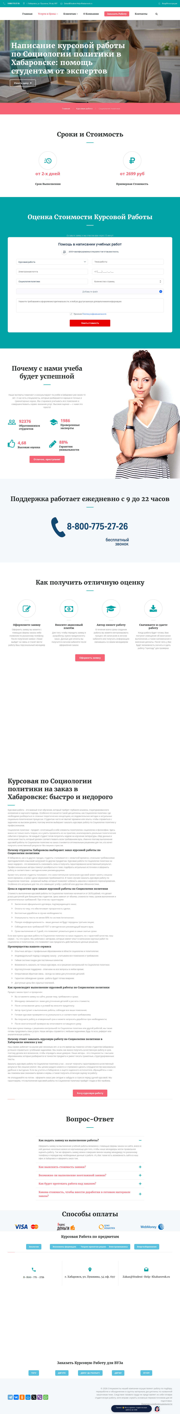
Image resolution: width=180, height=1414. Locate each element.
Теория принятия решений (95, 1246)
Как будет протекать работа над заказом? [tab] (67, 1183)
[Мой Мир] (28, 1397)
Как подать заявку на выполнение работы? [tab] (69, 1140)
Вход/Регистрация (169, 3)
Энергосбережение (147, 1246)
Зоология (34, 1246)
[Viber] (39, 1397)
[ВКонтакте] (16, 1397)
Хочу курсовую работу (90, 1093)
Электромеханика (118, 1246)
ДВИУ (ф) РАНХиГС (90, 1373)
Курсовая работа (84, 108)
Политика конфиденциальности (156, 1404)
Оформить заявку (90, 657)
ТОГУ (33, 1373)
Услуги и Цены (47, 14)
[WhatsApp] (45, 1397)
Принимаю (90, 314)
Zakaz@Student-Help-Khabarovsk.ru (78, 3)
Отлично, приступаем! (47, 459)
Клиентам (69, 14)
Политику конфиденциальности (94, 314)
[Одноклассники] (22, 1397)
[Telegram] (10, 1397)
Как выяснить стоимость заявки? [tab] (62, 1167)
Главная (27, 14)
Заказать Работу (117, 13)
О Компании (91, 14)
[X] (33, 1397)
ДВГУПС (62, 1373)
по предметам (105, 1236)
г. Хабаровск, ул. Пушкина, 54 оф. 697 (42, 3)
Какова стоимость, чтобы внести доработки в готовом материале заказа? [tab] (84, 1194)
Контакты (141, 14)
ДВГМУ (118, 1373)
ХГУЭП (146, 1373)
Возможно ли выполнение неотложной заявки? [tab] (72, 1175)
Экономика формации (64, 1246)
